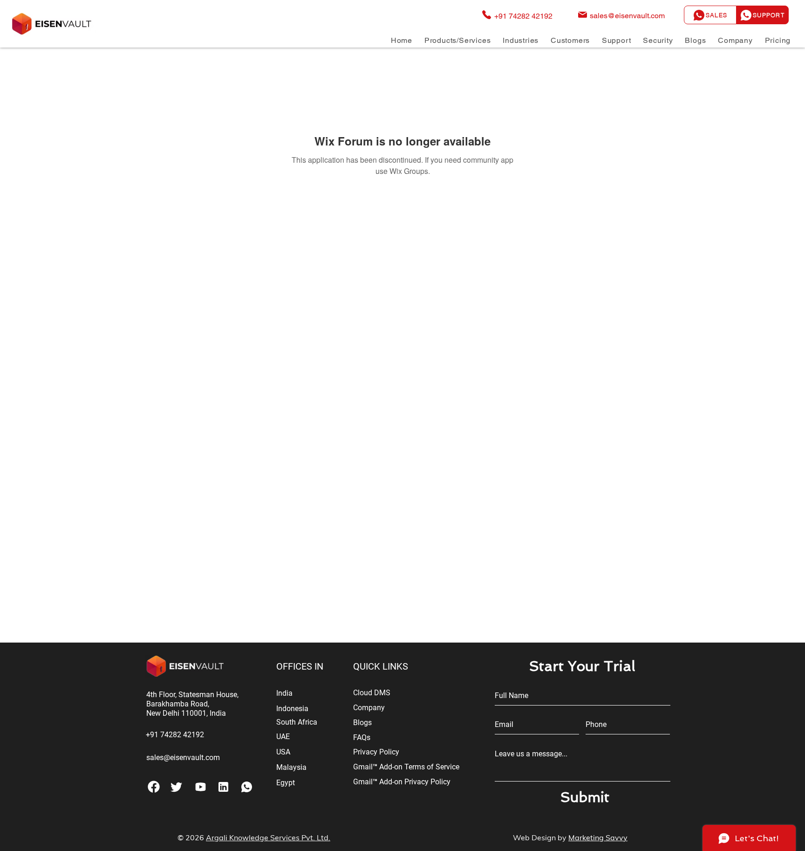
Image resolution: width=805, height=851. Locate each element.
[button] (457, 40)
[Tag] (176, 786)
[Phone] (153, 786)
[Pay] (200, 786)
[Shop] (223, 786)
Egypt (285, 782)
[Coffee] (247, 786)
